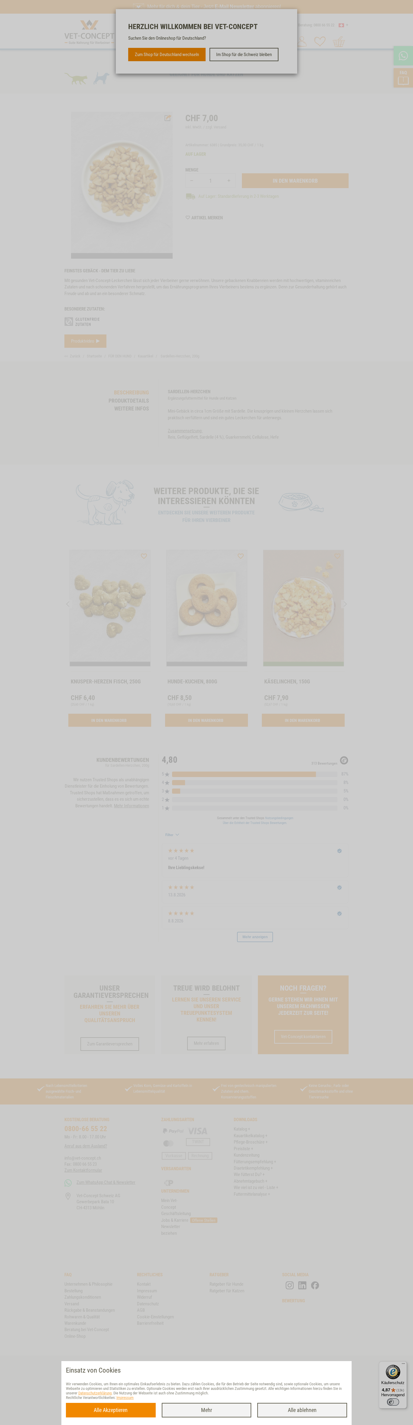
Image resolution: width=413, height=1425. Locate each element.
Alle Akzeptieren (111, 1410)
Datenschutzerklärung (95, 1393)
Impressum (125, 1397)
